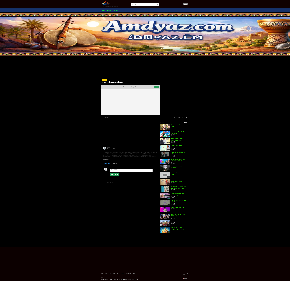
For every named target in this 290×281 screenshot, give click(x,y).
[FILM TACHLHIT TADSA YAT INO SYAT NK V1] (165, 202)
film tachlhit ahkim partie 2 (177, 221)
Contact (133, 273)
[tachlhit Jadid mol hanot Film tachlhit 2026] (165, 216)
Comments (107, 163)
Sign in (185, 4)
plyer (102, 277)
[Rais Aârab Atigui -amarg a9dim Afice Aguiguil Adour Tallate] (165, 189)
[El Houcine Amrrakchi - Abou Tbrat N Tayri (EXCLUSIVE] (165, 196)
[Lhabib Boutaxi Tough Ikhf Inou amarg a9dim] (165, 134)
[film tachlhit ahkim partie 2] (165, 223)
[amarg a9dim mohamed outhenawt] (165, 168)
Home (103, 10)
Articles (116, 10)
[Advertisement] (145, 66)
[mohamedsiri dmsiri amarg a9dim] (165, 175)
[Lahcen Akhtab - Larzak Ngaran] (165, 209)
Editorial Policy (112, 273)
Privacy (118, 273)
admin (108, 147)
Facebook (114, 163)
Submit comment (114, 174)
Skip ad (156, 86)
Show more (106, 159)
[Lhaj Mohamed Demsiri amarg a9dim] (165, 154)
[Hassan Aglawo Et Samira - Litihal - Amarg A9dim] (165, 141)
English (186, 278)
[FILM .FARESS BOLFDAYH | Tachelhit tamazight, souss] (165, 230)
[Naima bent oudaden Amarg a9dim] (165, 127)
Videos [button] (109, 10)
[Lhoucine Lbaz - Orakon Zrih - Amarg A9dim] (165, 148)
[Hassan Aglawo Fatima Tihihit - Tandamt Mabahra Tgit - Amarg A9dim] (165, 161)
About (106, 273)
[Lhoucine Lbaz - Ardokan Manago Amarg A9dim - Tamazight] (165, 182)
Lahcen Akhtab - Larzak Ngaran (178, 207)
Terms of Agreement (126, 273)
